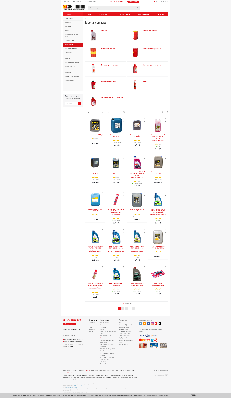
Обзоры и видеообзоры (125, 331)
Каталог (69, 14)
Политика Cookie (163, 395)
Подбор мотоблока (124, 338)
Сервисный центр (143, 14)
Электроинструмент (70, 40)
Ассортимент (104, 320)
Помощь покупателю (124, 333)
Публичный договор (124, 335)
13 (133, 308)
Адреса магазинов (92, 328)
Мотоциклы (68, 22)
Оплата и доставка (105, 14)
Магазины (160, 14)
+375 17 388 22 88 (78, 385)
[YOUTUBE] (156, 323)
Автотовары (68, 84)
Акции (89, 14)
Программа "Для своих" (125, 325)
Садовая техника (69, 18)
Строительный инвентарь (71, 48)
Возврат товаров (123, 344)
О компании (93, 320)
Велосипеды (68, 26)
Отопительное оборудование (72, 62)
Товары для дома (69, 80)
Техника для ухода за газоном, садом (72, 35)
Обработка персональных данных (126, 341)
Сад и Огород (68, 52)
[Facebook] (148, 323)
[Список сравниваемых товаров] (148, 9)
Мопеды (67, 30)
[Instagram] (152, 323)
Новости (91, 325)
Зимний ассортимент (70, 66)
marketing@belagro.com (69, 372)
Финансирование (124, 14)
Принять (193, 395)
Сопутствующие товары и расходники (71, 71)
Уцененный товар (69, 89)
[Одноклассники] (144, 323)
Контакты (91, 331)
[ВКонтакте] (140, 323)
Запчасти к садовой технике (72, 76)
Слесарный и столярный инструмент (71, 57)
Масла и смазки (69, 44)
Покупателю (123, 320)
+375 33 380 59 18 (118, 2)
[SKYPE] (160, 323)
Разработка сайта (159, 375)
